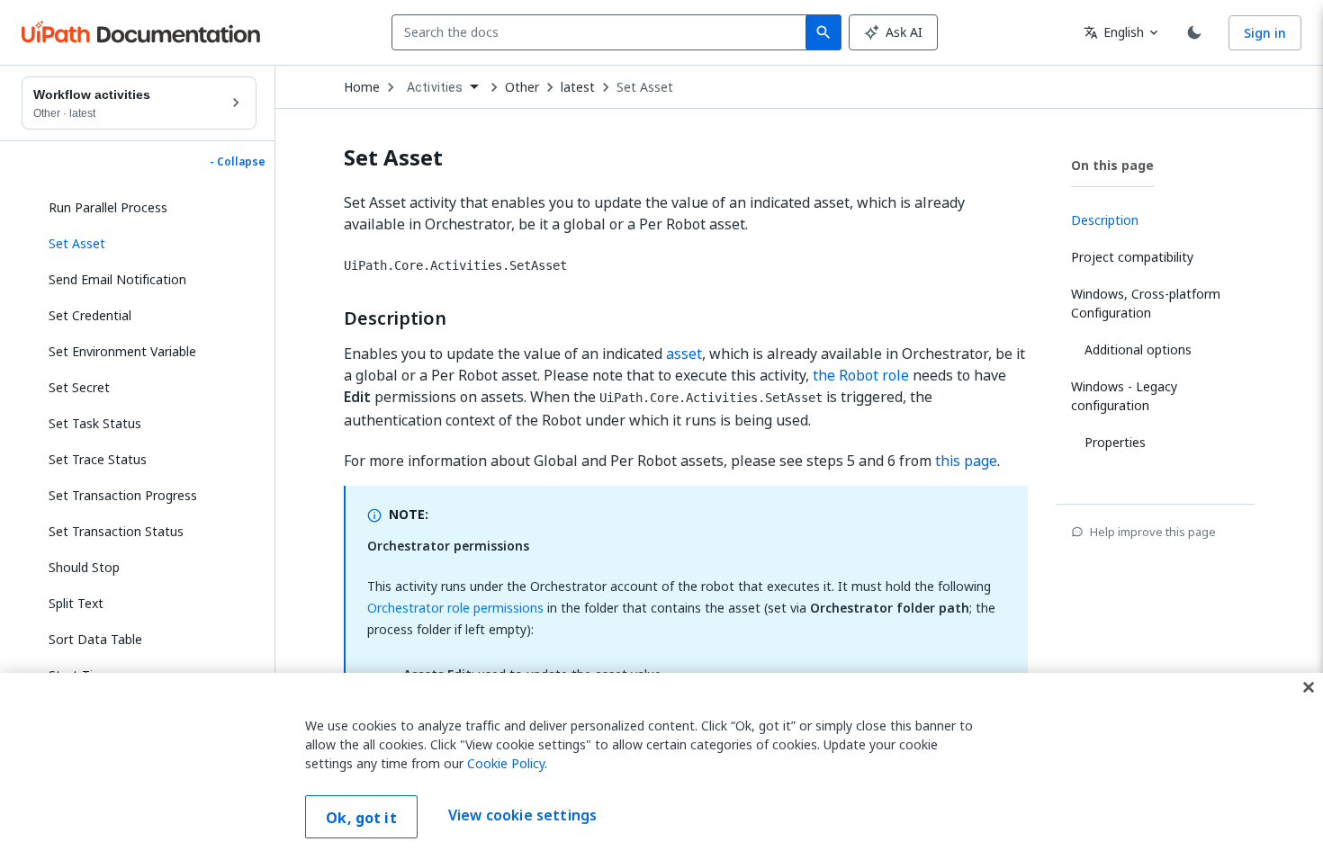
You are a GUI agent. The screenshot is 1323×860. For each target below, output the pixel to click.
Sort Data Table (95, 639)
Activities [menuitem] (435, 87)
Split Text (76, 603)
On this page (1112, 165)
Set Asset (644, 87)
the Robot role (861, 375)
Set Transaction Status (116, 531)
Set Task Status (95, 423)
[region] (661, 766)
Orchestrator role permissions (455, 607)
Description (395, 318)
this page (966, 460)
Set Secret (79, 387)
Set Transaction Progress (123, 495)
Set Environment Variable (122, 351)
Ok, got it (361, 818)
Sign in (1265, 32)
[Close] (1308, 687)
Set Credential (90, 315)
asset (684, 353)
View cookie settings (522, 815)
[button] (145, 244)
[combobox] (603, 32)
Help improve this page (1153, 532)
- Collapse (238, 162)
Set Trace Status (98, 459)
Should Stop (84, 567)
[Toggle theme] (1194, 32)
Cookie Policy (505, 763)
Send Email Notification (117, 279)
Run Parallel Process (108, 207)
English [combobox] (1114, 31)
